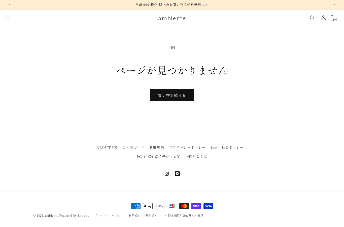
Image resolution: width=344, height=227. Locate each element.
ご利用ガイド (133, 147)
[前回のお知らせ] (9, 5)
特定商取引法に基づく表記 (158, 156)
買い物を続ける (172, 95)
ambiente (51, 215)
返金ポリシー (154, 215)
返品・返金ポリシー (227, 147)
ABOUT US (106, 147)
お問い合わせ (197, 156)
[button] (7, 17)
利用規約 (156, 147)
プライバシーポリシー (187, 147)
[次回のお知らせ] (334, 5)
